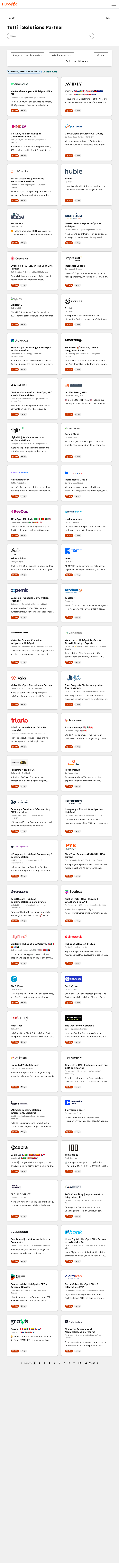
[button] (109, 18)
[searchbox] (50, 36)
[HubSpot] (9, 4)
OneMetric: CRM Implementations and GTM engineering (86, 1066)
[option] (26, 55)
